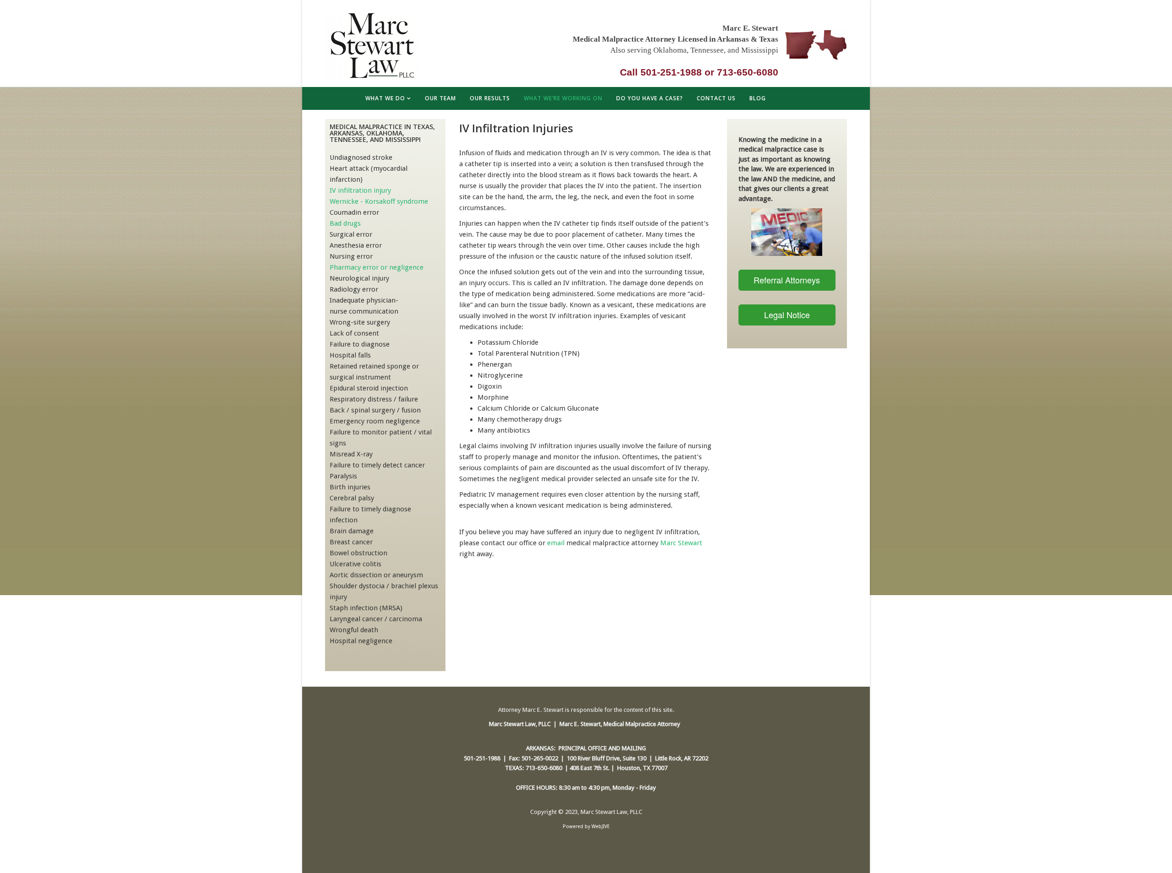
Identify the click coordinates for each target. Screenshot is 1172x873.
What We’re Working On (563, 98)
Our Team (440, 98)
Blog (757, 98)
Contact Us (716, 98)
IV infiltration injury (360, 190)
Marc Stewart (681, 543)
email (555, 543)
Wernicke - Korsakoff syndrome (379, 201)
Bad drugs (345, 223)
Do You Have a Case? (649, 98)
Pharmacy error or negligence (376, 267)
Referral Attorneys (787, 280)
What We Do (385, 98)
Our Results (490, 98)
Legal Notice (787, 314)
